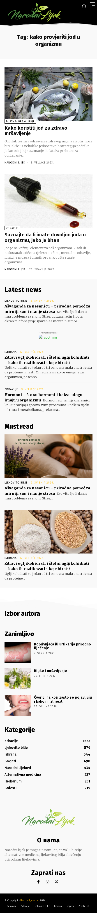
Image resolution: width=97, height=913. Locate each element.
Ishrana (11, 352)
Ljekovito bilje (16, 300)
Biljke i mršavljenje (50, 671)
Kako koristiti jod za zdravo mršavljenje (36, 130)
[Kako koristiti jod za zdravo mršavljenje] (48, 94)
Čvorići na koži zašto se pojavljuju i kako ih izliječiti (63, 699)
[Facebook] (38, 882)
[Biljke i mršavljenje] (18, 678)
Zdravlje (12, 228)
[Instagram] (47, 882)
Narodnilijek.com (29, 900)
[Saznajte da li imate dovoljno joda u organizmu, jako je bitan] (48, 201)
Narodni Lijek (15, 162)
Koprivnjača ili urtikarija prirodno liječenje (62, 646)
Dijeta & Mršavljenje (20, 121)
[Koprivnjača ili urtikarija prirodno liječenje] (18, 652)
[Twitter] (56, 882)
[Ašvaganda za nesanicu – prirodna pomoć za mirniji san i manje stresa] (48, 456)
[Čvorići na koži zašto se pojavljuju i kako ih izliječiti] (18, 705)
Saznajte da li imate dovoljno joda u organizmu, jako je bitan (45, 237)
